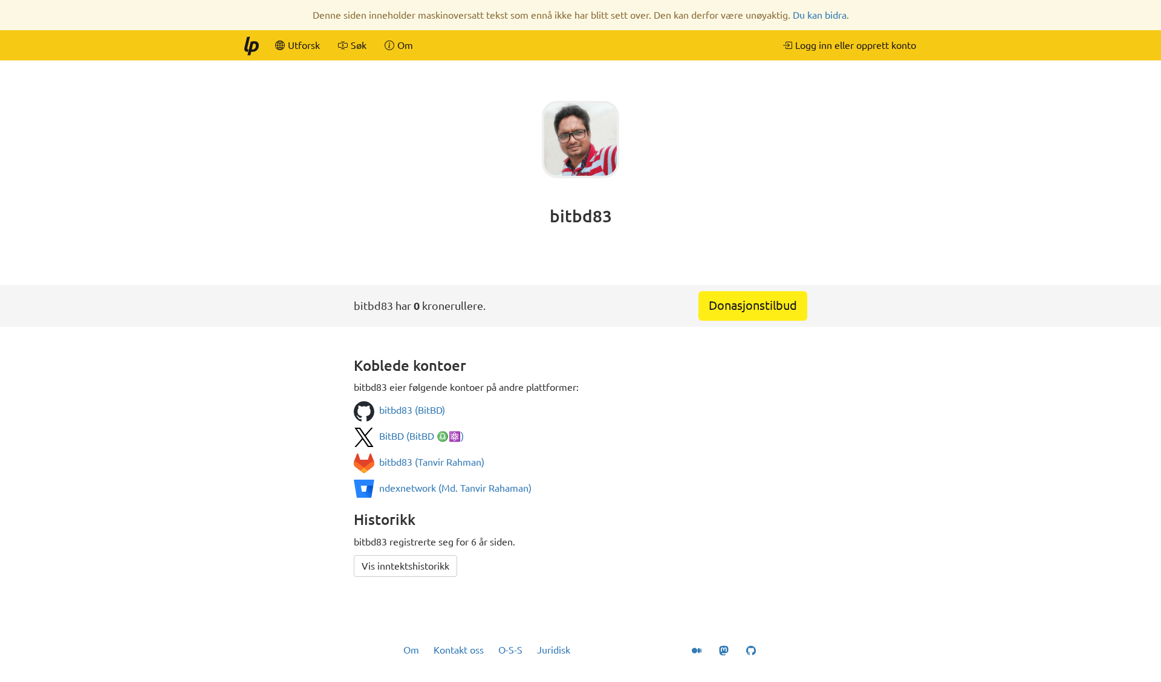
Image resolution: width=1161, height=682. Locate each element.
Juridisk (553, 650)
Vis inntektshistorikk (405, 566)
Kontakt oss (459, 650)
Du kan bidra (820, 15)
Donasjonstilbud (753, 305)
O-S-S (510, 650)
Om (411, 650)
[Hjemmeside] (251, 45)
